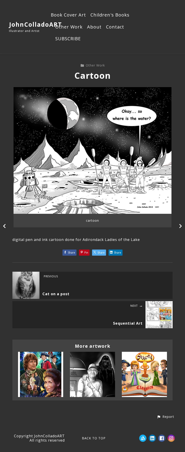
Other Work (69, 27)
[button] (165, 417)
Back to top (94, 438)
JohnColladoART (35, 24)
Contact (115, 27)
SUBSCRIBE (68, 39)
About (94, 27)
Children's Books (110, 15)
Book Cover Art (68, 15)
